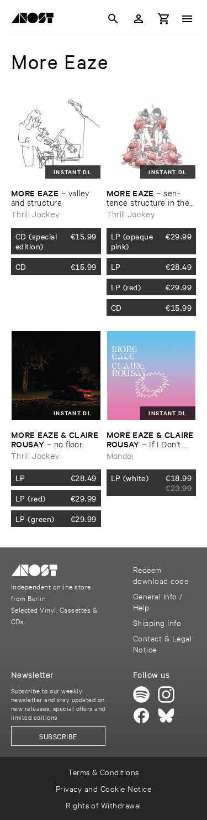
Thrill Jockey (35, 213)
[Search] (113, 19)
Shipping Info (157, 622)
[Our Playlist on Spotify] (141, 694)
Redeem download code (160, 575)
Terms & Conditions (103, 771)
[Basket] (164, 19)
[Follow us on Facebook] (141, 715)
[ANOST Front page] (35, 20)
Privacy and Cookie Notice (103, 788)
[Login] (139, 19)
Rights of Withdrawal (103, 805)
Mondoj (120, 455)
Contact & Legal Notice (162, 643)
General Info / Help (158, 601)
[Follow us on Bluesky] (166, 715)
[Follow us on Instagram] (166, 694)
